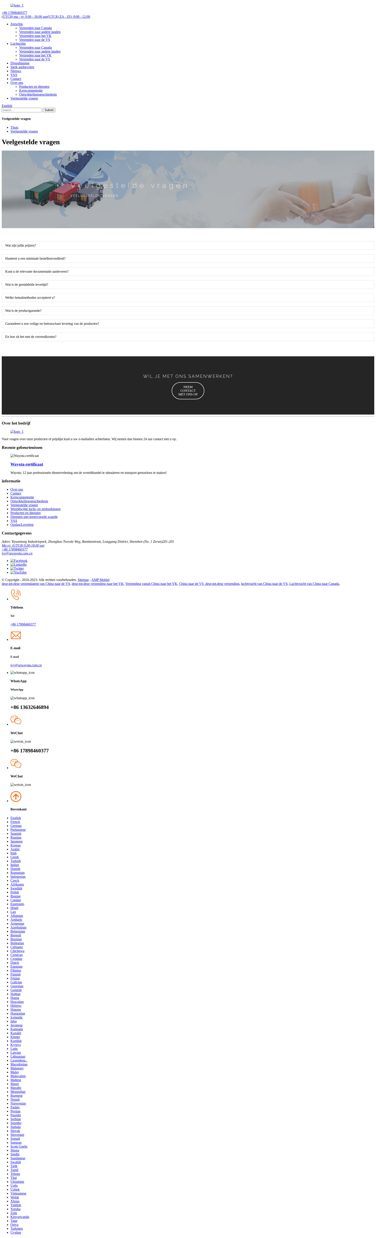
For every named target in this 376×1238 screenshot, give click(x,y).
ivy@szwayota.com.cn (17, 553)
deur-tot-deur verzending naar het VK (98, 584)
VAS (13, 75)
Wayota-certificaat (26, 464)
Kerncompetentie (31, 90)
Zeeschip (16, 24)
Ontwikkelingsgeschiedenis (38, 94)
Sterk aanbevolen (22, 67)
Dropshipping (19, 63)
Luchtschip (18, 43)
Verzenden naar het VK (35, 36)
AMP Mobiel (100, 580)
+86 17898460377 (15, 549)
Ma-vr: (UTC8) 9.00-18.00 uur (23, 545)
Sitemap (83, 580)
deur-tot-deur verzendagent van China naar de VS (36, 584)
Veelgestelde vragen (24, 98)
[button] (188, 390)
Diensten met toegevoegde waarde (34, 517)
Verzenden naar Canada (35, 28)
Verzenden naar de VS (34, 39)
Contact (15, 79)
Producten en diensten (34, 86)
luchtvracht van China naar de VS (264, 584)
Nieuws (15, 71)
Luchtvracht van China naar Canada (314, 584)
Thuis (14, 127)
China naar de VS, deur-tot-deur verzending (209, 584)
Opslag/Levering (22, 524)
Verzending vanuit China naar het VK (151, 584)
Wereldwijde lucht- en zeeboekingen (35, 509)
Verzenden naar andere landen (39, 32)
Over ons (16, 83)
